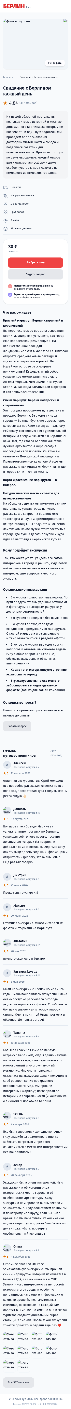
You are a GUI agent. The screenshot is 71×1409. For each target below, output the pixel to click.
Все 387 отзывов (18, 1382)
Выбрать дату (36, 262)
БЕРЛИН (17, 6)
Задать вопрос (35, 274)
